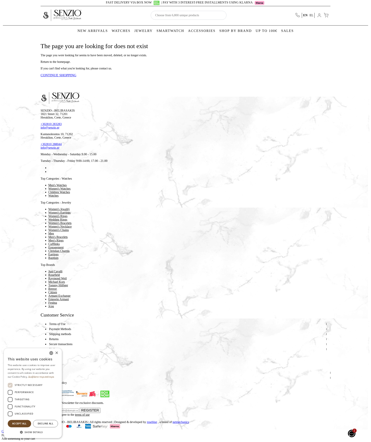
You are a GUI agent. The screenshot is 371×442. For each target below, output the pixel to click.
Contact (54, 377)
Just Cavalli (55, 271)
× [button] (56, 353)
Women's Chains (58, 230)
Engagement (56, 247)
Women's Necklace (60, 226)
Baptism (53, 257)
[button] (33, 432)
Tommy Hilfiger (58, 285)
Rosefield (54, 274)
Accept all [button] (19, 423)
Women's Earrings (59, 212)
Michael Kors (56, 281)
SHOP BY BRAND (235, 31)
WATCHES (121, 31)
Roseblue (152, 422)
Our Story (55, 372)
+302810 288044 (51, 144)
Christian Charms (59, 251)
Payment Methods (60, 329)
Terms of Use (57, 324)
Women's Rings (57, 216)
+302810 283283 (51, 124)
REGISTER (90, 410)
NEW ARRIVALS (92, 31)
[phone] (298, 15)
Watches (53, 195)
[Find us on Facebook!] (49, 167)
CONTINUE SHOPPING (58, 75)
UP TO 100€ (266, 31)
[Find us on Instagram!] (49, 171)
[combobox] (51, 353)
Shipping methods (60, 334)
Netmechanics (181, 422)
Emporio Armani (58, 299)
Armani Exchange (59, 295)
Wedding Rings (57, 219)
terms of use (82, 414)
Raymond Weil (57, 278)
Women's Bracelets (59, 223)
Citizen (52, 292)
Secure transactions (60, 344)
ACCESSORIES (201, 31)
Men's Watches (57, 185)
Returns (54, 339)
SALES (287, 31)
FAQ (52, 349)
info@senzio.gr (50, 127)
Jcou (51, 306)
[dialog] (33, 393)
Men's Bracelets (58, 237)
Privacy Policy (58, 382)
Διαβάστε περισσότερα (41, 376)
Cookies (54, 354)
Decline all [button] (45, 423)
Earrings (53, 254)
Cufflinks (54, 244)
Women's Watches (59, 188)
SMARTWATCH (170, 31)
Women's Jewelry (59, 209)
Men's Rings (56, 240)
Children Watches (59, 192)
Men (51, 233)
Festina (52, 302)
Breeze (52, 288)
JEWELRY (143, 31)
